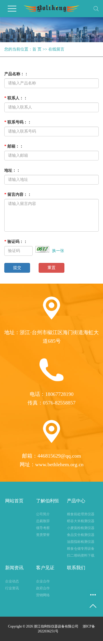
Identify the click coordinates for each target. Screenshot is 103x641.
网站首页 (14, 500)
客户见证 (45, 567)
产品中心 (76, 500)
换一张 (58, 251)
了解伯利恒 (47, 500)
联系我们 (76, 567)
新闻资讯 (14, 567)
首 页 (36, 49)
